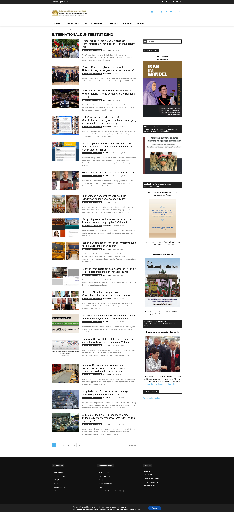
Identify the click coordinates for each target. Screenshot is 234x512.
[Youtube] (180, 1)
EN (152, 12)
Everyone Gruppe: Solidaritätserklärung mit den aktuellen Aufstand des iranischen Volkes (108, 341)
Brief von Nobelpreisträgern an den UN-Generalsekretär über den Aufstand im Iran (106, 294)
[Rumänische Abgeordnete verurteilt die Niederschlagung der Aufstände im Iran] (65, 203)
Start (53, 30)
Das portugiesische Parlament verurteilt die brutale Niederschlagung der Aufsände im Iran (108, 221)
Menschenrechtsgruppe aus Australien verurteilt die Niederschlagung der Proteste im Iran (109, 270)
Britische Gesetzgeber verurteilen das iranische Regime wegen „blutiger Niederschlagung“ (109, 317)
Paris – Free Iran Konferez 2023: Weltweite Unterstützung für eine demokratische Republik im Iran (108, 93)
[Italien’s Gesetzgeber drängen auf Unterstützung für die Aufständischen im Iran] (65, 250)
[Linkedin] (162, 1)
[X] (173, 1)
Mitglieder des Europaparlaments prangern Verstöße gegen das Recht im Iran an (106, 393)
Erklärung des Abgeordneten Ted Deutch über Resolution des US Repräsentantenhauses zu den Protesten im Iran (107, 146)
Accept (154, 508)
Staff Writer (107, 50)
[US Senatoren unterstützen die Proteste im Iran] (65, 180)
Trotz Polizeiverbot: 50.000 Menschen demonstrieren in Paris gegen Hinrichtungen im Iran (108, 43)
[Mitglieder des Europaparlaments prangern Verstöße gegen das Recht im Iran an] (65, 399)
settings (137, 509)
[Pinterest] (166, 1)
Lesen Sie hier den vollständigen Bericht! (162, 384)
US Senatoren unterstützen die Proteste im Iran (108, 172)
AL (180, 12)
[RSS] (169, 1)
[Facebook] (158, 1)
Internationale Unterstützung (92, 50)
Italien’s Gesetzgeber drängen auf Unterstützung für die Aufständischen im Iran (109, 244)
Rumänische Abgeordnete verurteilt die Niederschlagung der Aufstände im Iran (104, 197)
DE (162, 12)
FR (157, 12)
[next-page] (80, 445)
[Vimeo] (177, 1)
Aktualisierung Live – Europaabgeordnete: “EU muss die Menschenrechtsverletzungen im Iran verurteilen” (108, 417)
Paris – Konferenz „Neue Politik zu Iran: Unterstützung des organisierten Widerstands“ (108, 69)
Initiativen (60, 30)
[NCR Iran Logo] (70, 13)
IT (166, 12)
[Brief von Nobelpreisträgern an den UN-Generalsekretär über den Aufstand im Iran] (65, 300)
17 (74, 445)
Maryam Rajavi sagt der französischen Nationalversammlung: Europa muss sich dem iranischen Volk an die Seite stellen (108, 368)
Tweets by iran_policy (151, 398)
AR (171, 12)
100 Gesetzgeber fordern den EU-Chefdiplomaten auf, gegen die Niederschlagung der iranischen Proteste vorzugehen (109, 120)
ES (176, 12)
